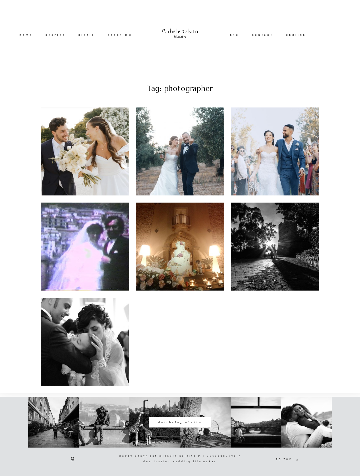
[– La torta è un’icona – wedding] (180, 247)
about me (120, 35)
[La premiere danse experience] (275, 151)
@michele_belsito (180, 422)
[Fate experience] (85, 151)
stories (55, 35)
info (233, 35)
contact (262, 35)
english (296, 35)
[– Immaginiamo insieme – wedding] (275, 247)
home (26, 35)
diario (86, 35)
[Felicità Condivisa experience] (180, 151)
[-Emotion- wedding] (85, 342)
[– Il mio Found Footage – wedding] (85, 247)
